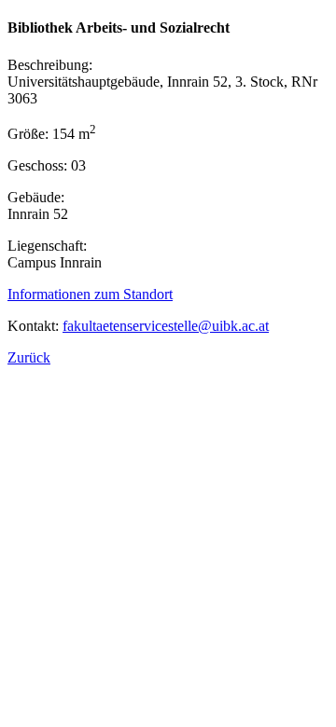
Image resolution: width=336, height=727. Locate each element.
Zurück (28, 357)
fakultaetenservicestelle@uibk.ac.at (166, 326)
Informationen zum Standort (90, 294)
